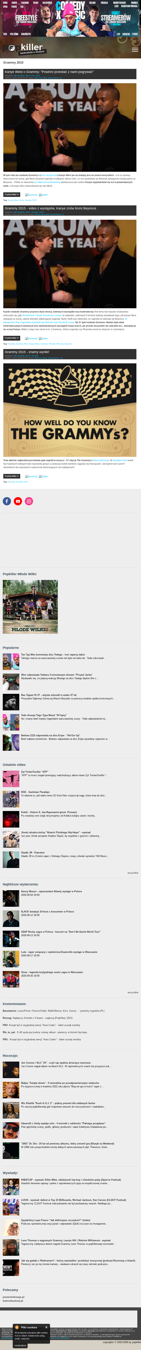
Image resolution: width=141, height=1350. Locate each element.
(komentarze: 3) (57, 214)
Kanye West (13, 200)
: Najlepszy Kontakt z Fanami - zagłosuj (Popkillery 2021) (38, 1018)
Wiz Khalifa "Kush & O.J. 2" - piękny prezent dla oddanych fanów (58, 1103)
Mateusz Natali (41, 78)
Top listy (34, 212)
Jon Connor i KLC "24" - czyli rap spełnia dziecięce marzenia (56, 1062)
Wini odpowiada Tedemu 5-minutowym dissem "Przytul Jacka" (57, 674)
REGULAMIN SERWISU (12, 1338)
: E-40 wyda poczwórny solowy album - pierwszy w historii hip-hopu (45, 1032)
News (28, 76)
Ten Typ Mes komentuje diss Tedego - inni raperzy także (53, 654)
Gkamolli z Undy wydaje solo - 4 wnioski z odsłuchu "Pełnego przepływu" (63, 1123)
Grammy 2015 (31, 200)
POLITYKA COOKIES (60, 1338)
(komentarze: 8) (55, 78)
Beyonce (68, 344)
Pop (33, 76)
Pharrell (52, 344)
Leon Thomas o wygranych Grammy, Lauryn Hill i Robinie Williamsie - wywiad (66, 1240)
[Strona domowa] (25, 50)
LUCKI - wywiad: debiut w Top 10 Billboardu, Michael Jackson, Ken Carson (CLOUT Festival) (73, 1200)
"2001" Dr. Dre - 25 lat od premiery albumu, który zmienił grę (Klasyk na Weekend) (67, 1143)
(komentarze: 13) (55, 358)
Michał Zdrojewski (42, 214)
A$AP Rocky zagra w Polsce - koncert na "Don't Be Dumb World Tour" (61, 931)
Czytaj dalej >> (12, 194)
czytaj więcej (20, 1345)
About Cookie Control (16, 1327)
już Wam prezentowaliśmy (47, 182)
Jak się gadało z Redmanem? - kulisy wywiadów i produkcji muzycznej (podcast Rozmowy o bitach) (78, 1260)
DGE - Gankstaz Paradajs (35, 792)
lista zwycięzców (49, 175)
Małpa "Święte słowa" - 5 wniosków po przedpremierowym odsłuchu (60, 1083)
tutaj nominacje (100, 460)
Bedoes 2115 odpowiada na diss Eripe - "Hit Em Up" (50, 735)
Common (44, 344)
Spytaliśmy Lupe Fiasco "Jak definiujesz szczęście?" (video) (55, 1220)
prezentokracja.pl (13, 1297)
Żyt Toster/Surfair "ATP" (34, 771)
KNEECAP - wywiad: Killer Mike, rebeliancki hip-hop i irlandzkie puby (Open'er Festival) (71, 1179)
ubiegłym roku (120, 460)
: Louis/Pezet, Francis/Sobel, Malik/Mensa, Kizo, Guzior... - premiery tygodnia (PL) (53, 1010)
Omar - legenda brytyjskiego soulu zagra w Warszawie (52, 972)
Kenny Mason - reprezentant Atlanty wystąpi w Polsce (51, 891)
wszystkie (133, 872)
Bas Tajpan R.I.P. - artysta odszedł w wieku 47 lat (48, 695)
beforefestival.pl (13, 1301)
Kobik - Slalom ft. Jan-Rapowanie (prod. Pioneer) (49, 812)
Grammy (11, 344)
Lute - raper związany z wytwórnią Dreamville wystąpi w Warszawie (59, 952)
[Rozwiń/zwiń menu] (135, 50)
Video (41, 212)
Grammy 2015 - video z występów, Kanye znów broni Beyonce (50, 208)
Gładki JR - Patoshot (32, 852)
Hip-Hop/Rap (19, 76)
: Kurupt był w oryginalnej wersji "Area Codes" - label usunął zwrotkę (41, 1025)
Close (46, 1327)
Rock (38, 76)
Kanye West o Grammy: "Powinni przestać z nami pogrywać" (49, 72)
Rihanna (60, 344)
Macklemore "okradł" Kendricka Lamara (42, 315)
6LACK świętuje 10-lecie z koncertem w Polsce (47, 911)
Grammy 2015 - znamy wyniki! (27, 352)
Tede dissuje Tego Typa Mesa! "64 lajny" (44, 715)
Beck (21, 200)
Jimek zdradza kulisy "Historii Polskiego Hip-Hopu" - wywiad (56, 832)
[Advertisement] (30, 540)
